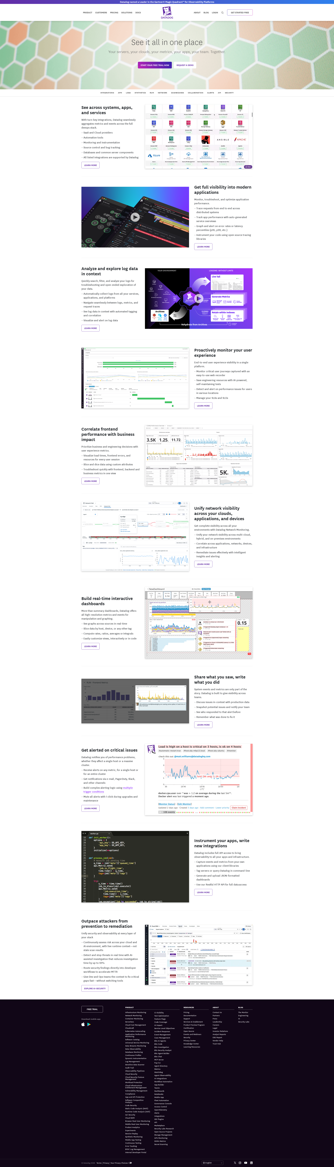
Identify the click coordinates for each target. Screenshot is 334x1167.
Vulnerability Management (136, 1090)
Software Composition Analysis (134, 1101)
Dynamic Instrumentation (135, 1058)
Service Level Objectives (164, 1028)
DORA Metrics (160, 1141)
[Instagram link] (240, 1163)
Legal (215, 1027)
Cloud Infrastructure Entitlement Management (136, 1086)
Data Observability (133, 1048)
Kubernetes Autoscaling (135, 1031)
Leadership (217, 1021)
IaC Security (130, 1114)
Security (229, 92)
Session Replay (131, 1133)
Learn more (90, 165)
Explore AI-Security (95, 988)
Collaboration (195, 92)
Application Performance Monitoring (135, 1035)
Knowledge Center (191, 1043)
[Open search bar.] (222, 12)
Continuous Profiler (133, 1055)
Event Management (162, 1034)
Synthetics (140, 92)
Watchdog (158, 1072)
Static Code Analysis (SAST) (136, 1108)
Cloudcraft (129, 1027)
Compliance (130, 1093)
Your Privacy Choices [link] (119, 1163)
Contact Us (217, 1012)
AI (239, 1018)
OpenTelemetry (160, 1109)
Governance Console (163, 1103)
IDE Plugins (159, 1119)
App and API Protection (135, 1096)
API (219, 92)
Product (87, 12)
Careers (216, 1024)
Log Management (132, 1061)
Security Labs (243, 1021)
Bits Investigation (161, 1047)
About (197, 12)
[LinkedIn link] (251, 1163)
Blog (206, 12)
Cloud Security (131, 1073)
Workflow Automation (163, 1081)
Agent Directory (160, 1065)
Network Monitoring (133, 1015)
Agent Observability (162, 1075)
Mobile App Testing (133, 1139)
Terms (99, 1163)
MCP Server (159, 1059)
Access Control (160, 1106)
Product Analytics (132, 1127)
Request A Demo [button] (185, 65)
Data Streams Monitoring (135, 1045)
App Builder (159, 1084)
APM (120, 92)
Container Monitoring (134, 1018)
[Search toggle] (223, 12)
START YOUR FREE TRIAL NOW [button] (155, 65)
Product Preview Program (194, 1024)
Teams (157, 1087)
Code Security (131, 1105)
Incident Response (162, 1031)
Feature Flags (160, 1018)
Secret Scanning (161, 1144)
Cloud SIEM (130, 1117)
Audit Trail (129, 1067)
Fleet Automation (161, 1100)
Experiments (130, 1130)
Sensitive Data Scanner (134, 1064)
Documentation (190, 1015)
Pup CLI (157, 1062)
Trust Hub (217, 1043)
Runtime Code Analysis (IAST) (137, 1111)
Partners (216, 1015)
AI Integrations (160, 1078)
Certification (189, 1027)
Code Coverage (160, 1021)
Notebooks (158, 1094)
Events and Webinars (192, 1034)
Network (162, 92)
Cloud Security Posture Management (134, 1078)
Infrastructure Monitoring (135, 1012)
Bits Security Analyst (162, 1050)
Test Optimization (161, 1015)
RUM (152, 92)
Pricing (186, 1012)
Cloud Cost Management (135, 1024)
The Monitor (243, 1012)
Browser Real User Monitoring (137, 1120)
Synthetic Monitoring (133, 1136)
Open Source (189, 1031)
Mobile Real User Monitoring (137, 1124)
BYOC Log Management (135, 1149)
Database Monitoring (134, 1052)
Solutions (126, 12)
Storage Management (163, 1134)
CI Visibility (159, 1012)
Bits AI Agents (160, 1040)
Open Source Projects (163, 1131)
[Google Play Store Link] (90, 1024)
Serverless (129, 1021)
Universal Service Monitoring (137, 1042)
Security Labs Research (164, 1128)
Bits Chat (158, 1056)
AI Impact (158, 1025)
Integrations (107, 92)
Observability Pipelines (135, 1070)
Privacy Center (190, 1040)
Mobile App (159, 1097)
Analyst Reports (219, 1034)
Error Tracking (131, 1146)
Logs (128, 92)
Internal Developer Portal (135, 1152)
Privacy (106, 1163)
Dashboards (177, 92)
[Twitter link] (235, 1163)
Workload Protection (133, 1082)
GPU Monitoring (160, 1137)
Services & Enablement (193, 1021)
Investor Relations (220, 1031)
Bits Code (158, 1043)
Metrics (157, 1068)
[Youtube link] (246, 1163)
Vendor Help (218, 1040)
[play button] (135, 217)
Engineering (243, 1015)
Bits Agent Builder (161, 1053)
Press (215, 1018)
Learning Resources (192, 1046)
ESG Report (217, 1037)
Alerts (210, 92)
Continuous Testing (133, 1142)
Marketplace (159, 1125)
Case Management (162, 1037)
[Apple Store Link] (84, 1024)
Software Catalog (132, 1039)
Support (187, 1018)
